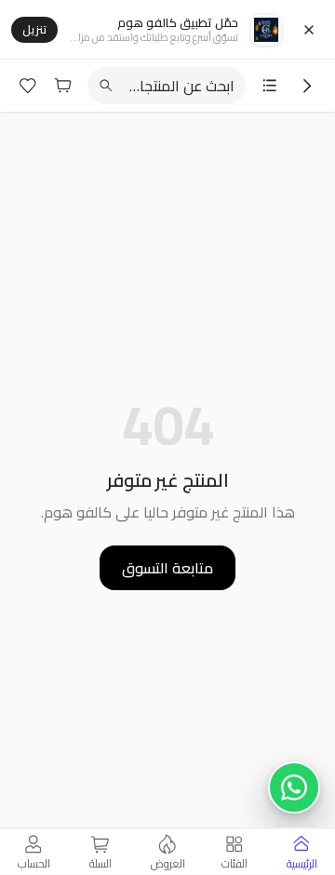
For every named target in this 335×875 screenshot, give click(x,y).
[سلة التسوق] (63, 85)
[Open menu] (270, 85)
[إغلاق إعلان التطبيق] (309, 30)
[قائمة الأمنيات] (28, 85)
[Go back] (307, 85)
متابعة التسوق (167, 568)
